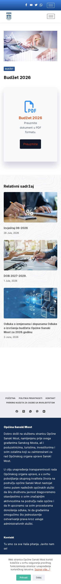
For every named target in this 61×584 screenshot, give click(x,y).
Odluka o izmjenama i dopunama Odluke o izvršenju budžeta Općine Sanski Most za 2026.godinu (30, 328)
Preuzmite (30, 144)
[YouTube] (44, 411)
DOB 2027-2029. (15, 276)
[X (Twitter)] (23, 411)
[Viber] (37, 411)
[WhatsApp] (30, 411)
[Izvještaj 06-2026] (30, 207)
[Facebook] (26, 4)
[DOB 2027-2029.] (30, 255)
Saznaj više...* (42, 569)
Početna (10, 398)
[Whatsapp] (41, 4)
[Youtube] (31, 4)
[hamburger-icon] (51, 5)
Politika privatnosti (30, 398)
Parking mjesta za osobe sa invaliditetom (30, 402)
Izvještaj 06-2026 (16, 228)
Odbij (38, 577)
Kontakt (50, 398)
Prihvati (23, 577)
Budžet (9, 69)
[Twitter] (36, 4)
